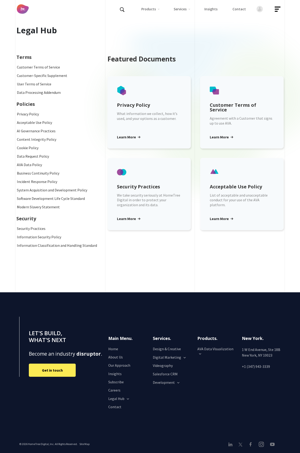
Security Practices (31, 228)
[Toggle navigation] (278, 9)
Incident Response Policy (37, 181)
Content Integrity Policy (36, 139)
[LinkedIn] (231, 444)
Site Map (84, 444)
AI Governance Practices (36, 131)
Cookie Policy (27, 148)
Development (164, 382)
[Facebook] (250, 444)
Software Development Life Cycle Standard (51, 198)
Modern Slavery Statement (38, 207)
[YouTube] (272, 444)
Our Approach (119, 365)
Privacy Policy (28, 114)
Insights (115, 373)
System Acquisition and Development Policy (52, 190)
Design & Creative (167, 348)
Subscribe (116, 382)
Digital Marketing (167, 357)
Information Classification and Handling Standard (57, 245)
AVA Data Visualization (215, 348)
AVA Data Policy (29, 165)
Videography (163, 365)
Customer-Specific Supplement (42, 75)
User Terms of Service (34, 84)
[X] (240, 444)
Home (113, 348)
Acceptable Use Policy (34, 122)
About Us (115, 357)
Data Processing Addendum (39, 92)
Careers (114, 390)
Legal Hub (116, 398)
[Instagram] (261, 444)
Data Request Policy (33, 156)
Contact (114, 406)
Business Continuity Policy (38, 173)
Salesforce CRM (165, 374)
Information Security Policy (39, 237)
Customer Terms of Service (38, 67)
